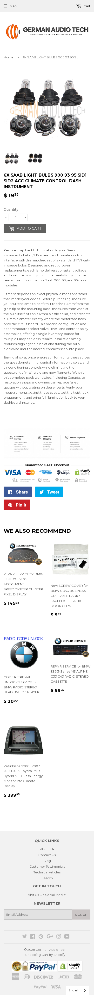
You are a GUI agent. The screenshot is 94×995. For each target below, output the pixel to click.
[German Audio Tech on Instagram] (58, 937)
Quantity (11, 209)
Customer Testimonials (47, 866)
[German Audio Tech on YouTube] (66, 937)
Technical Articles (47, 872)
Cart (86, 6)
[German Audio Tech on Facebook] (32, 937)
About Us (47, 849)
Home (8, 57)
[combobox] (77, 990)
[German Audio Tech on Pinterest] (40, 937)
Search (47, 878)
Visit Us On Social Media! (47, 895)
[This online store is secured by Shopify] (70, 970)
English (73, 990)
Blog (47, 861)
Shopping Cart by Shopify (45, 955)
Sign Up (81, 914)
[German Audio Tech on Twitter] (24, 937)
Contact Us (47, 855)
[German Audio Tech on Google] (50, 937)
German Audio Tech (51, 950)
